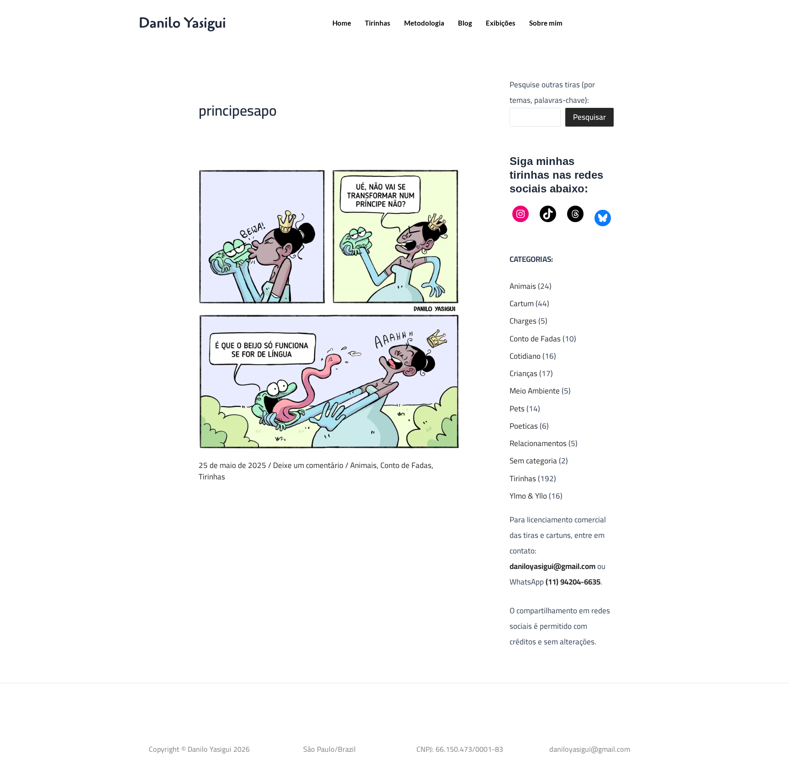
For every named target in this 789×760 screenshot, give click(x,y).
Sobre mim (546, 23)
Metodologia (424, 23)
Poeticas (524, 426)
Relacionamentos (538, 443)
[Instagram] (520, 214)
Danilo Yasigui (182, 22)
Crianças (523, 373)
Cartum (522, 303)
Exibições (500, 23)
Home (341, 23)
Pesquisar (589, 117)
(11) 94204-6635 (573, 581)
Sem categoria (533, 460)
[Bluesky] (602, 218)
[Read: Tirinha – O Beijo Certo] (329, 307)
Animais (363, 465)
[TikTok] (548, 214)
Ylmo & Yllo (528, 496)
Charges (523, 321)
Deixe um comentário (308, 465)
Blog (465, 23)
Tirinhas (377, 23)
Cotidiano (525, 356)
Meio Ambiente (535, 390)
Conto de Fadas (405, 465)
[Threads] (575, 214)
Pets (517, 408)
